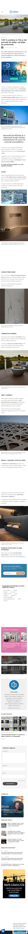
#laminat (6, 595)
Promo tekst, (6, 47)
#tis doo (5, 600)
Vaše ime (4, 765)
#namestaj (13, 595)
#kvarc (15, 593)
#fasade (5, 592)
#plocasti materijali (8, 597)
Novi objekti (15, 667)
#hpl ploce (12, 592)
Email (4, 773)
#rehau (19, 598)
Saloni (11, 657)
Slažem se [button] (20, 931)
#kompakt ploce (7, 593)
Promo (3, 37)
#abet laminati (7, 590)
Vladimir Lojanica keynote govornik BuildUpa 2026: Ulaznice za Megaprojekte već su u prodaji (12, 811)
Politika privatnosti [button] (20, 928)
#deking (15, 590)
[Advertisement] (13, 260)
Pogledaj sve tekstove (14, 708)
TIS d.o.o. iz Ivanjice (6, 87)
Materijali (4, 732)
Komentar (5, 751)
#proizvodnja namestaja (9, 598)
